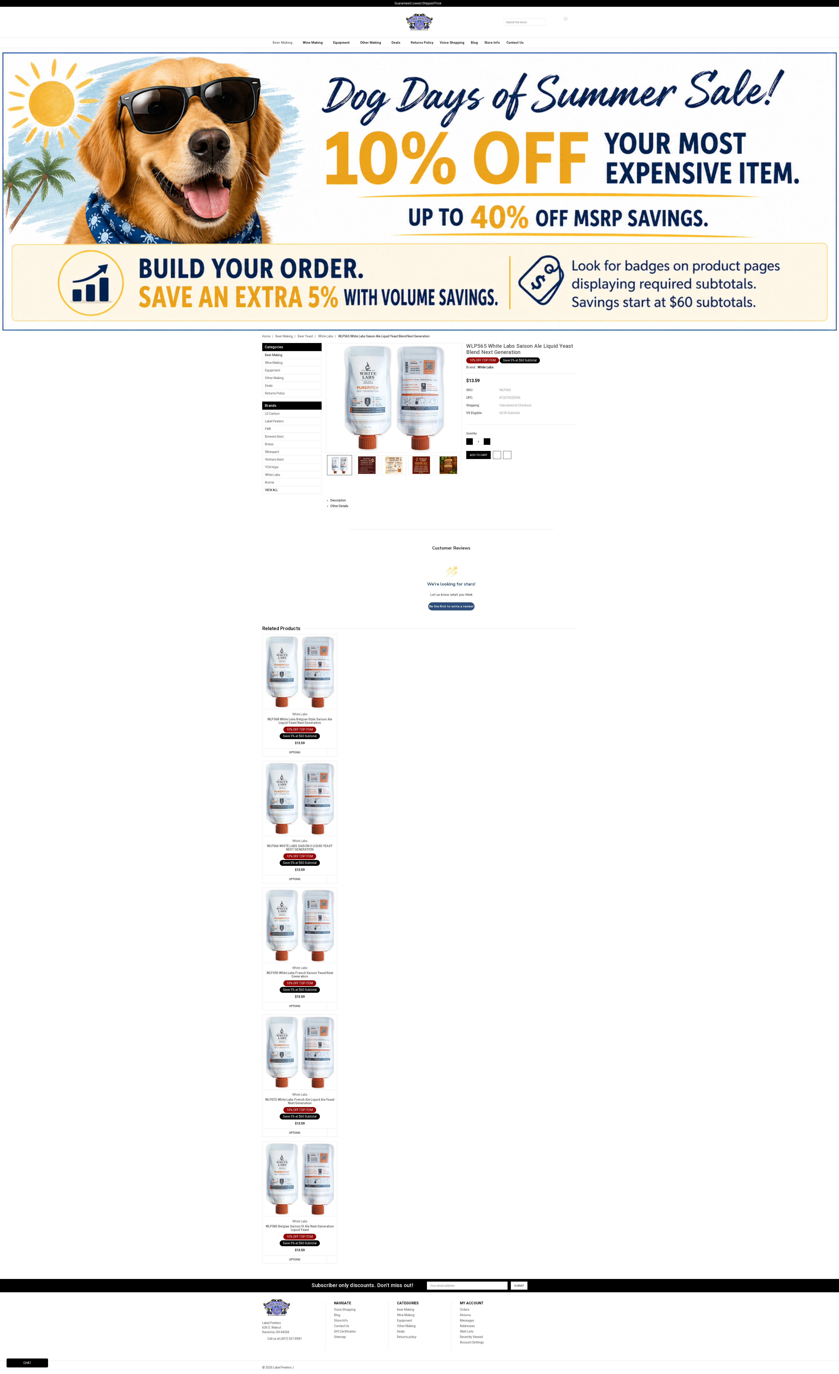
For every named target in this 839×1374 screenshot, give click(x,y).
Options (294, 752)
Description (338, 500)
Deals (396, 43)
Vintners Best (274, 459)
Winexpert (272, 452)
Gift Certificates (345, 1331)
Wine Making (313, 43)
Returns (465, 1315)
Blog (474, 43)
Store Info (492, 43)
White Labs (272, 474)
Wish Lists (466, 1331)
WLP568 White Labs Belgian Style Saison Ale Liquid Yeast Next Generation (299, 720)
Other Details (339, 506)
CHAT (27, 1363)
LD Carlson (272, 413)
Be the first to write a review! (451, 606)
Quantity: (471, 433)
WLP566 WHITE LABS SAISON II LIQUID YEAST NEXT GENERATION (300, 847)
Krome (269, 482)
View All (271, 490)
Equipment (341, 43)
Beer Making (283, 43)
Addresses (467, 1326)
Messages (467, 1320)
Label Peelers (274, 421)
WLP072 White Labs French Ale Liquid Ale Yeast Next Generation (299, 1101)
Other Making (371, 43)
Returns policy (422, 43)
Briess (269, 444)
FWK (268, 429)
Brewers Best (274, 436)
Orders (464, 1309)
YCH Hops (272, 467)
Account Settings (472, 1342)
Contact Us (515, 43)
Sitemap (340, 1337)
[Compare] (562, 22)
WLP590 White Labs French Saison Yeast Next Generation (300, 974)
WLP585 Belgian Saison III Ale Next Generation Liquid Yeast (300, 1228)
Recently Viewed (471, 1337)
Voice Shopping (452, 43)
